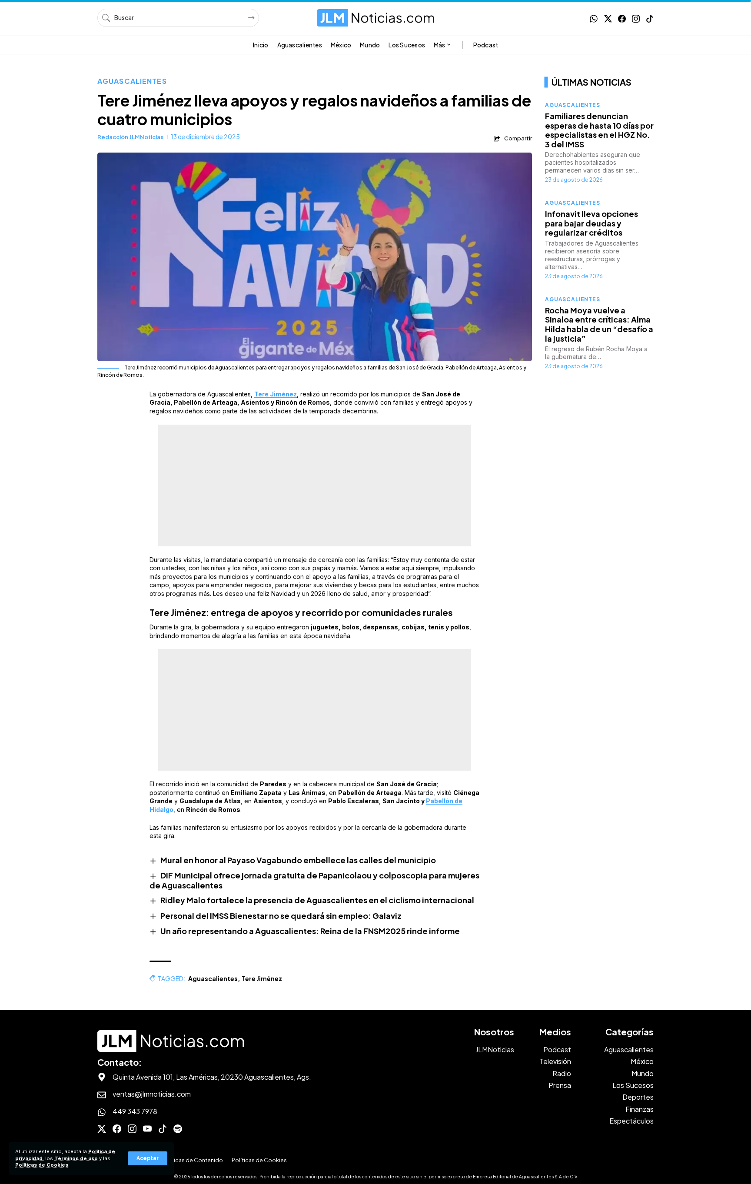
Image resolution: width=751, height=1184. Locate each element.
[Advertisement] (314, 485)
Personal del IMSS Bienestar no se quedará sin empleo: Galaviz (281, 916)
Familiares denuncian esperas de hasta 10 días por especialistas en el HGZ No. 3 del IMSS (599, 130)
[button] (147, 1158)
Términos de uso (76, 1158)
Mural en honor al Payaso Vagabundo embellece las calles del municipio (298, 860)
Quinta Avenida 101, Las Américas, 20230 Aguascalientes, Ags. (212, 1076)
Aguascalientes (132, 81)
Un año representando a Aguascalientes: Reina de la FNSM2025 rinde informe (310, 931)
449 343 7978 (135, 1111)
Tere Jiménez (275, 394)
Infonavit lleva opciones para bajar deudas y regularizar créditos (591, 223)
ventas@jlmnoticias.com (152, 1093)
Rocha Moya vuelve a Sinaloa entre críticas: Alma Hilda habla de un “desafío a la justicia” (599, 324)
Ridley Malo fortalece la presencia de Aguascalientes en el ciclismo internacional (317, 900)
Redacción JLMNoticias (130, 136)
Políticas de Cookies (41, 1165)
